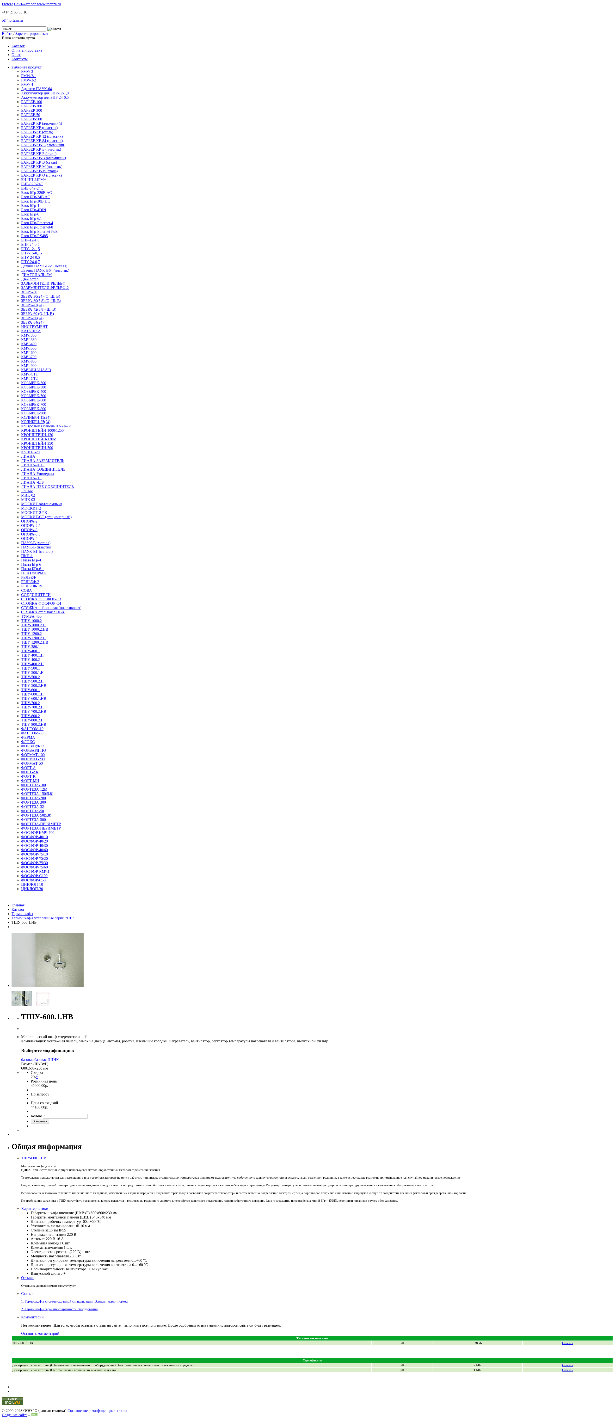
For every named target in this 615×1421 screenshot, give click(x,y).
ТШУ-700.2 (30, 703)
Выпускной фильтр (46, 1273)
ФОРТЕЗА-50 (32, 811)
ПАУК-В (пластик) (36, 547)
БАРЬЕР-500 (31, 119)
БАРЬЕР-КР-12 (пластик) (42, 136)
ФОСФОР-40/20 (34, 841)
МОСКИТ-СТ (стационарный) (46, 517)
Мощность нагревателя (50, 1256)
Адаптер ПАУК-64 (36, 89)
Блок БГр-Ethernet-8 (37, 227)
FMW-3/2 (28, 80)
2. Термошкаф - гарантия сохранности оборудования (59, 1309)
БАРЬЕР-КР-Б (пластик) (41, 149)
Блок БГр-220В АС (36, 193)
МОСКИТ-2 (31, 508)
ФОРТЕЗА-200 (33, 798)
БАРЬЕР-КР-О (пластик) (41, 175)
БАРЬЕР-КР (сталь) (37, 132)
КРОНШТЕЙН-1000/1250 (42, 430)
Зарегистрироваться (31, 33)
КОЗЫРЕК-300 (33, 383)
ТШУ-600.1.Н (32, 694)
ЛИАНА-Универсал (37, 474)
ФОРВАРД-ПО (33, 750)
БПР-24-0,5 (30, 244)
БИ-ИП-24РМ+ (33, 180)
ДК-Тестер (29, 279)
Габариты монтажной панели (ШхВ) (61, 1217)
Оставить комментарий (40, 1333)
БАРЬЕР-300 (31, 110)
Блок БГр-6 (30, 214)
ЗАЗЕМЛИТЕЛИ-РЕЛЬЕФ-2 (45, 288)
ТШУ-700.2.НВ (33, 711)
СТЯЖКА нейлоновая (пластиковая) (51, 608)
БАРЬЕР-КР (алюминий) (41, 123)
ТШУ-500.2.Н (32, 681)
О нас (16, 55)
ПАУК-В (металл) (35, 543)
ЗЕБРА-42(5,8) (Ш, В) (38, 309)
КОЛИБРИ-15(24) (35, 417)
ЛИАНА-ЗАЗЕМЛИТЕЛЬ (42, 461)
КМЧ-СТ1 (29, 374)
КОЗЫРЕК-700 (33, 404)
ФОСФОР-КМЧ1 (35, 871)
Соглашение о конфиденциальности (97, 1411)
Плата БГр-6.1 (32, 569)
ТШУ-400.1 (30, 651)
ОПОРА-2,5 (30, 525)
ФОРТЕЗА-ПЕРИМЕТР (41, 824)
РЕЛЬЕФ (28, 577)
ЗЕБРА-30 (29, 292)
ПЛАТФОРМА (33, 573)
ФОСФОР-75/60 (34, 867)
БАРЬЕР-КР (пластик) (39, 128)
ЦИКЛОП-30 (32, 889)
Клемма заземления (47, 1247)
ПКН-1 (27, 556)
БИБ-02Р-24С (32, 184)
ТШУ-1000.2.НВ (34, 629)
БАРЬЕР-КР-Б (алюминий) (43, 145)
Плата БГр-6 (31, 564)
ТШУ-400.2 (30, 660)
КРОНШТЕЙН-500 (37, 448)
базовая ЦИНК (46, 1060)
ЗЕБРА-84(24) (32, 322)
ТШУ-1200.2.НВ (34, 642)
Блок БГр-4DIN (33, 210)
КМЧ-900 (29, 365)
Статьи (27, 1294)
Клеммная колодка (46, 1243)
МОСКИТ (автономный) (41, 504)
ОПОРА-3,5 (30, 534)
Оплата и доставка (27, 50)
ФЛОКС (28, 742)
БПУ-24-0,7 (30, 262)
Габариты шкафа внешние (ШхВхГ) (60, 1213)
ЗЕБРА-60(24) (32, 318)
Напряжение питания (48, 1234)
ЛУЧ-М (27, 491)
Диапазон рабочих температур (56, 1221)
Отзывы (27, 1278)
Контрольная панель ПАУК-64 (46, 426)
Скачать (567, 1370)
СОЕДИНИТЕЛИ (36, 595)
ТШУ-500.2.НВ (33, 685)
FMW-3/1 (28, 76)
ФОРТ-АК (29, 772)
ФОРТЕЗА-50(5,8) (36, 815)
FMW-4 (27, 84)
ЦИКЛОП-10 (32, 884)
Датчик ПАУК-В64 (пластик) (45, 270)
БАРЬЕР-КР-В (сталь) (39, 162)
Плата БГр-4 (31, 560)
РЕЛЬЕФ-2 (30, 582)
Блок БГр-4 (30, 205)
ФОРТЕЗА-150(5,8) (37, 794)
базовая (27, 1060)
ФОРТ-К (28, 776)
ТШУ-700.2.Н (32, 707)
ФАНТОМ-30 (32, 733)
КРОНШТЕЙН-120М (38, 439)
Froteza (7, 4)
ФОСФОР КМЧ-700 (37, 832)
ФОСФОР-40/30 (34, 845)
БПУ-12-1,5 (30, 249)
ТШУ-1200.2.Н (33, 638)
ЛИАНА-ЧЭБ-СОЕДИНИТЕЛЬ (47, 487)
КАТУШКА (31, 331)
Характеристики (34, 1208)
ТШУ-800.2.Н (32, 720)
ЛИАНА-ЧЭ (31, 478)
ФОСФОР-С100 (34, 876)
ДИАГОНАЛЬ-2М (36, 275)
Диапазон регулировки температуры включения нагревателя (80, 1260)
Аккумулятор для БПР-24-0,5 (45, 97)
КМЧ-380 (29, 340)
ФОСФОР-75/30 (34, 863)
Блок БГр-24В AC (35, 197)
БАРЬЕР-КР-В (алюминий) (43, 158)
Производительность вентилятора (58, 1269)
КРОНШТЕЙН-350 (37, 443)
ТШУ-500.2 (30, 677)
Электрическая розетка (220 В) (56, 1252)
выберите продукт (27, 67)
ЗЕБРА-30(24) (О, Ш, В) (40, 296)
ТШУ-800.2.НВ (33, 724)
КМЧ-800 (29, 361)
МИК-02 (28, 495)
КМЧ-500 (29, 348)
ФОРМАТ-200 (33, 759)
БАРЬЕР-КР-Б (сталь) (38, 154)
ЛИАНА (28, 456)
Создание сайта (14, 1415)
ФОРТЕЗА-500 (33, 820)
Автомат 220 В (43, 1239)
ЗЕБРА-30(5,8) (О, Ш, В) (41, 301)
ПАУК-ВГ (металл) (37, 551)
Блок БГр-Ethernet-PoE (39, 231)
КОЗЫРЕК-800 (33, 409)
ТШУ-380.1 (30, 647)
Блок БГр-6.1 (31, 218)
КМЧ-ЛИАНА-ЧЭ (36, 370)
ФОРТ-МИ (30, 781)
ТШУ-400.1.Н (32, 655)
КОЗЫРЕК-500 (33, 396)
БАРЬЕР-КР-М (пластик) (41, 167)
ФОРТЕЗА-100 (33, 785)
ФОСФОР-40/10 (34, 837)
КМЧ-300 (29, 335)
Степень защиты (44, 1230)
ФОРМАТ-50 (32, 763)
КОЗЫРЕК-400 (33, 391)
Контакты (20, 59)
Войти (7, 33)
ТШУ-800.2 (30, 716)
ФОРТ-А (28, 768)
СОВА (26, 590)
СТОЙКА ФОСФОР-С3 (41, 599)
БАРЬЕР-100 (31, 102)
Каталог (18, 46)
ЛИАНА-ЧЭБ (32, 482)
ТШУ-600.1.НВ (33, 698)
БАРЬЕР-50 (30, 115)
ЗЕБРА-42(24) (32, 305)
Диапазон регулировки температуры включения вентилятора (81, 1265)
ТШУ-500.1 (30, 668)
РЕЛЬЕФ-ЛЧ (31, 586)
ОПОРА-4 (29, 538)
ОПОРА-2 (29, 521)
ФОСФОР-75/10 (34, 854)
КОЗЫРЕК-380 (33, 387)
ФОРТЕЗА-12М (34, 789)
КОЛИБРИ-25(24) (35, 422)
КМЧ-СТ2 (29, 378)
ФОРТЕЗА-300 (33, 802)
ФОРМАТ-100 (33, 755)
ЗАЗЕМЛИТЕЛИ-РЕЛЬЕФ (43, 283)
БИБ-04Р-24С (32, 188)
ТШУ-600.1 (30, 690)
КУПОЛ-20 (30, 452)
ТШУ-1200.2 (31, 634)
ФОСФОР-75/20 (34, 858)
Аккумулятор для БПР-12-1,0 (45, 93)
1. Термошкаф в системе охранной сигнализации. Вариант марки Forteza (74, 1301)
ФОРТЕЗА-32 (32, 807)
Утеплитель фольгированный (55, 1226)
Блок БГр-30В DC (35, 201)
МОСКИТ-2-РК (34, 513)
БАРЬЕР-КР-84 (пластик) (42, 141)
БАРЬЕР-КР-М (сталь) (39, 171)
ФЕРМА (28, 737)
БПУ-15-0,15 (31, 253)
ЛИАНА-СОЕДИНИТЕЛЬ (43, 469)
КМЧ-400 (29, 344)
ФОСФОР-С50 (33, 880)
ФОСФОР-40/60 (34, 850)
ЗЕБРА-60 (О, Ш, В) (37, 314)
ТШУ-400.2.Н (32, 664)
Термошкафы (22, 914)
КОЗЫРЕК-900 (33, 413)
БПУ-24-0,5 (30, 257)
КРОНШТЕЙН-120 (37, 435)
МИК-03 (28, 500)
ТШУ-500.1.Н (32, 673)
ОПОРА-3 (29, 530)
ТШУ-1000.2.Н (33, 625)
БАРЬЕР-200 (31, 106)
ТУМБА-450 (31, 616)
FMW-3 (27, 71)
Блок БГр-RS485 (34, 236)
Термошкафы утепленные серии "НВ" (43, 918)
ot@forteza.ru (12, 20)
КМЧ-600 (29, 353)
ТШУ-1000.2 (31, 621)
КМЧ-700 (29, 357)
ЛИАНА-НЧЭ (32, 465)
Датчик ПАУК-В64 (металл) (44, 266)
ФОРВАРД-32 (32, 746)
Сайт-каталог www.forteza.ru (37, 4)
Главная (18, 905)
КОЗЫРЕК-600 (33, 400)
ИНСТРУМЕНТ (34, 327)
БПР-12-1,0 (30, 240)
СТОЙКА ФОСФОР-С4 (41, 603)
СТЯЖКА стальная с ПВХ (43, 612)
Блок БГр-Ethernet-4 (37, 223)
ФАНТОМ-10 (32, 729)
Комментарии (32, 1317)
